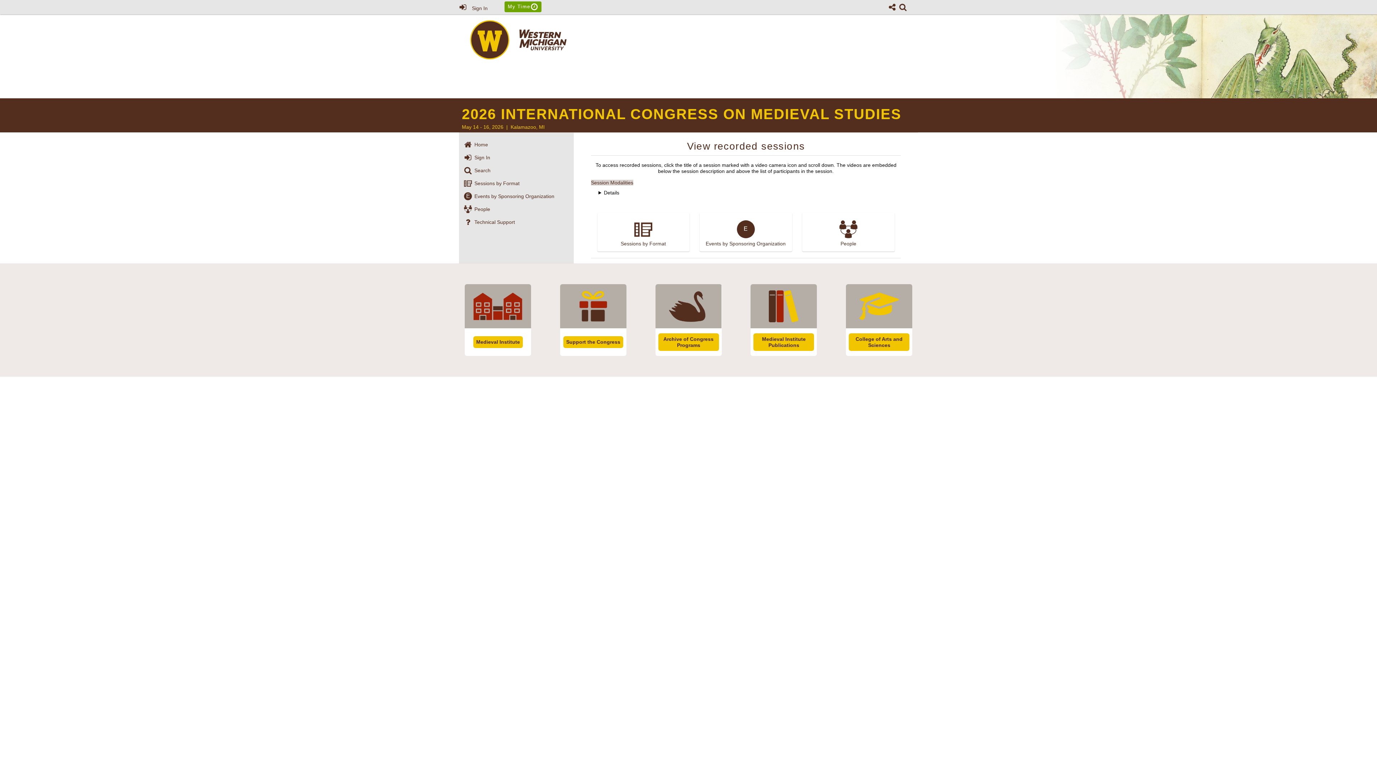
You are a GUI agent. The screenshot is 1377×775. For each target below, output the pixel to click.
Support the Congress (593, 342)
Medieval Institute (498, 342)
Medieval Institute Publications (784, 342)
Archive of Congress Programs (688, 342)
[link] (903, 7)
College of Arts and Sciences (879, 342)
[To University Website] (520, 57)
